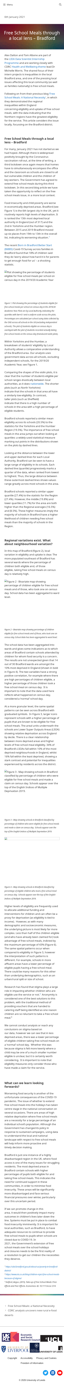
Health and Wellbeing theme (29, 66)
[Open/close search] (60, 4)
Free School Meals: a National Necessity (31, 1306)
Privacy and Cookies (46, 1358)
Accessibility (27, 1358)
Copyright (12, 1358)
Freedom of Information (32, 1363)
